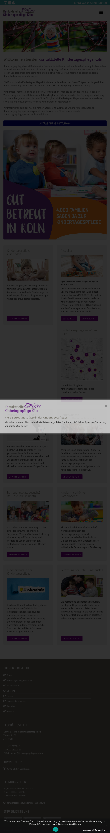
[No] (106, 825)
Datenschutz (101, 830)
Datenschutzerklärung (69, 824)
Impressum (88, 830)
